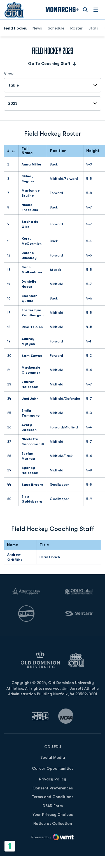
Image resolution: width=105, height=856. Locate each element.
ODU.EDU (52, 746)
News (37, 28)
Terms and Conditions (52, 796)
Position (58, 151)
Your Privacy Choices (52, 814)
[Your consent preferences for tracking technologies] (9, 846)
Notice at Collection (52, 823)
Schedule (56, 28)
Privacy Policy (52, 779)
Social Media (52, 757)
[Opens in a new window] (40, 716)
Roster (76, 28)
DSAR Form (53, 805)
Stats (93, 28)
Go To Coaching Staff (49, 63)
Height (93, 151)
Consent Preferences (52, 788)
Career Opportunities (52, 768)
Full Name (27, 151)
